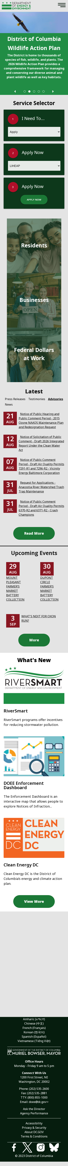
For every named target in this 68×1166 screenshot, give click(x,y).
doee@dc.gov (37, 1102)
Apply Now (34, 199)
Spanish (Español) (34, 1037)
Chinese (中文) (34, 1023)
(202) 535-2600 (39, 1089)
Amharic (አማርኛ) (34, 1019)
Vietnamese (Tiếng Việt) (34, 1041)
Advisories (55, 399)
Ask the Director (34, 1109)
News (9, 404)
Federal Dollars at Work (34, 354)
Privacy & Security (34, 1128)
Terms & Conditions (34, 1136)
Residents (34, 245)
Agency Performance (34, 1113)
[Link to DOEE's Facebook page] (14, 1147)
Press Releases (15, 399)
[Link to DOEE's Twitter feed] (27, 1148)
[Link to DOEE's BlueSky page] (54, 1147)
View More (34, 901)
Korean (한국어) (34, 1032)
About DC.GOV (34, 1132)
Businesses (34, 300)
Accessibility (34, 1123)
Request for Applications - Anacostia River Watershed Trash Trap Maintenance (41, 487)
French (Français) (34, 1028)
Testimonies (36, 399)
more (34, 640)
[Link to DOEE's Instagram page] (41, 1147)
